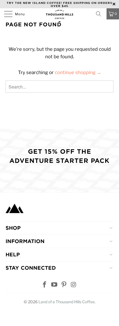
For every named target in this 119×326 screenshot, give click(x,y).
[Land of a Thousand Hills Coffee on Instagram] (73, 285)
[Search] (100, 13)
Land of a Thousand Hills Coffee (66, 301)
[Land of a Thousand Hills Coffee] (59, 15)
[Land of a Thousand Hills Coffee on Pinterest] (64, 285)
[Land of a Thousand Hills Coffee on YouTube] (54, 285)
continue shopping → (78, 72)
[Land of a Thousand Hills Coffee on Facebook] (45, 285)
